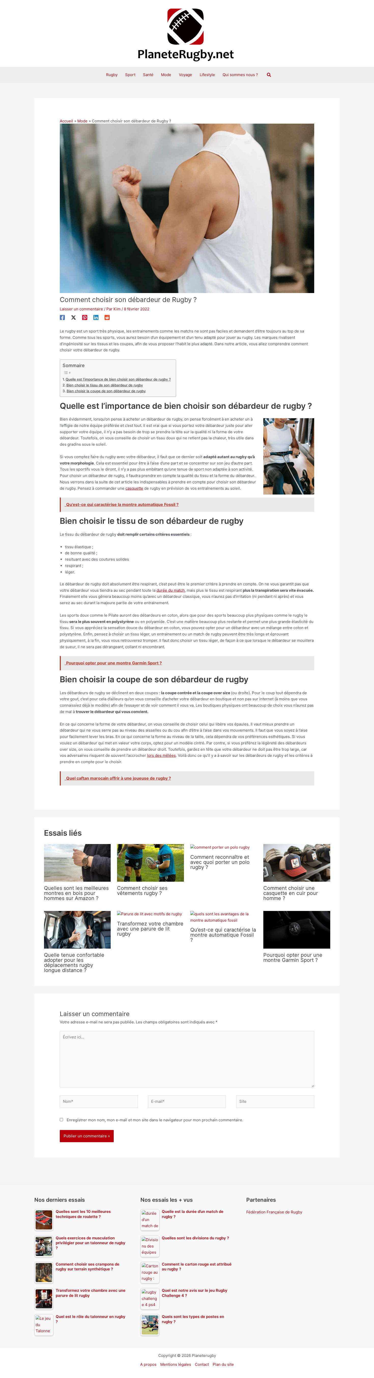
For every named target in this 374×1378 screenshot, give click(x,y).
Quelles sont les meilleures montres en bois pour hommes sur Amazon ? (76, 893)
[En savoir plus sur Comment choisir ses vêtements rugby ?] (150, 862)
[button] (269, 75)
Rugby (112, 74)
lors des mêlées (161, 755)
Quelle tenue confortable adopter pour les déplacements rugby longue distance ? (74, 962)
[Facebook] (62, 317)
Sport (130, 74)
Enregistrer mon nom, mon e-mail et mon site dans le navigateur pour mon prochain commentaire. (155, 1120)
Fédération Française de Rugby (274, 1212)
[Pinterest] (84, 317)
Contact (202, 1364)
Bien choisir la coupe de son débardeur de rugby (106, 391)
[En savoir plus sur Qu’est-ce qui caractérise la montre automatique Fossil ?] (223, 917)
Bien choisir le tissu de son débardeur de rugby (104, 385)
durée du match (170, 590)
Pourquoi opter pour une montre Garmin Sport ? (292, 957)
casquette (134, 488)
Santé (148, 74)
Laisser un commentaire (81, 309)
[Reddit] (107, 317)
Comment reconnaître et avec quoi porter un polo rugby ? (220, 862)
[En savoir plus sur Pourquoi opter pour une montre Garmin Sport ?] (296, 929)
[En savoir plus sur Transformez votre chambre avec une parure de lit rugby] (149, 913)
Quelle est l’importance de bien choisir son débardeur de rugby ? (118, 379)
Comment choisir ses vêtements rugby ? (142, 890)
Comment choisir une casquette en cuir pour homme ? (290, 893)
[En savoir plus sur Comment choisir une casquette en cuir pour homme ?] (296, 862)
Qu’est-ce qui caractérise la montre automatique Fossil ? (223, 935)
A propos (148, 1364)
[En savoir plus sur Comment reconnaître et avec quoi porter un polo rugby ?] (220, 847)
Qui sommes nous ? (240, 74)
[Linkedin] (95, 317)
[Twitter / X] (73, 317)
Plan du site (223, 1364)
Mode (166, 74)
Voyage (185, 74)
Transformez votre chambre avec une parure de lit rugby (150, 929)
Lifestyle (207, 74)
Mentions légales (175, 1364)
